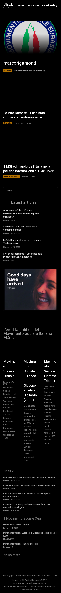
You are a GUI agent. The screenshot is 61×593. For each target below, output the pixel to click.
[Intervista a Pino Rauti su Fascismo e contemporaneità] (53, 229)
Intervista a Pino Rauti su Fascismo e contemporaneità (21, 228)
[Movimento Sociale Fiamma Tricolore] (51, 352)
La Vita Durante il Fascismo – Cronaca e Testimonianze (25, 115)
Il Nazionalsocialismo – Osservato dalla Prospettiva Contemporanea (22, 255)
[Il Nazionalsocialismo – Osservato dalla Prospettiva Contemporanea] (53, 257)
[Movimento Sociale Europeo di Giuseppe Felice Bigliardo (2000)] (30, 352)
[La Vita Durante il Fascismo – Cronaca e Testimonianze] (30, 93)
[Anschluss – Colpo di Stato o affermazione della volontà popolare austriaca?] (53, 214)
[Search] (54, 190)
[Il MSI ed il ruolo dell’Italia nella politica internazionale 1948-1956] (30, 146)
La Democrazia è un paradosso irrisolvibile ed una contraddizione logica (26, 506)
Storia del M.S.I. (11, 176)
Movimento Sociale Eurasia (9, 369)
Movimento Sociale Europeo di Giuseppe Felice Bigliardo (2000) (30, 534)
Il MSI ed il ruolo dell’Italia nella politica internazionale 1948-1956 (28, 168)
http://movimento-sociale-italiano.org (29, 71)
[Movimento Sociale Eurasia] (10, 352)
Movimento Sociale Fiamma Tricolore (50, 371)
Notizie (7, 123)
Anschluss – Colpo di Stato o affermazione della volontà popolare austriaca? (21, 214)
